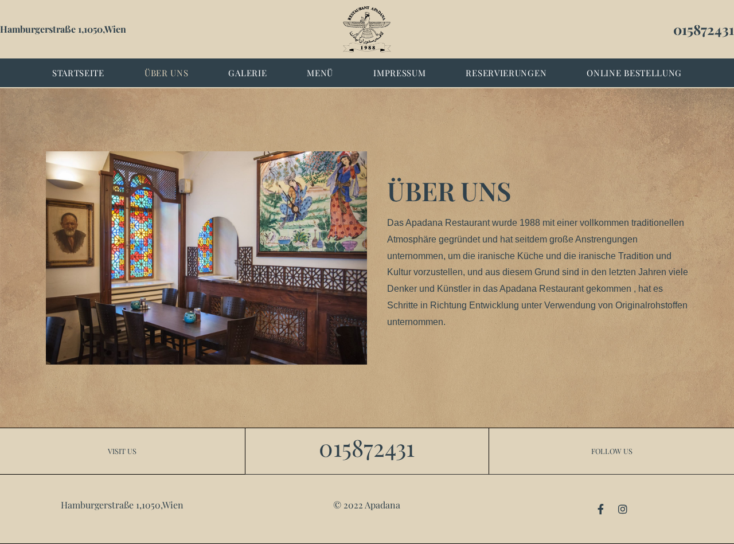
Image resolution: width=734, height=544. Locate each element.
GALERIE (247, 73)
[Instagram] (623, 509)
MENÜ (320, 73)
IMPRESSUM (399, 73)
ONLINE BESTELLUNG (634, 73)
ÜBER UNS (167, 73)
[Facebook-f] (601, 509)
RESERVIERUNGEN (506, 73)
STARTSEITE (78, 73)
